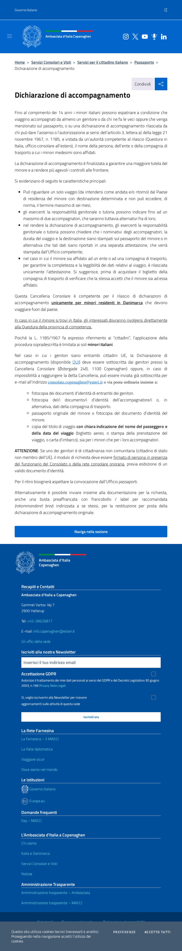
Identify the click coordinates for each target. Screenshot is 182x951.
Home (20, 62)
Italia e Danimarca (35, 853)
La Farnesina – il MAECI (40, 739)
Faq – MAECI (31, 820)
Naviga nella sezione (91, 531)
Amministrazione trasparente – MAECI (51, 903)
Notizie (26, 874)
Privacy (44, 685)
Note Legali (58, 685)
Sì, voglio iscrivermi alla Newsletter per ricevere (54, 697)
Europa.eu (36, 801)
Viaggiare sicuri (32, 759)
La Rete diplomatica (37, 749)
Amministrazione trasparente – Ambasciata (55, 892)
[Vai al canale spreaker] (153, 36)
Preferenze (124, 932)
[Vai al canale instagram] (124, 36)
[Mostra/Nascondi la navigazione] (9, 36)
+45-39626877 (39, 621)
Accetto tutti (158, 932)
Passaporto (144, 62)
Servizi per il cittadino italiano (102, 62)
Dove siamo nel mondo (39, 769)
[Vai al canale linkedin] (162, 36)
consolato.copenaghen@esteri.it (75, 382)
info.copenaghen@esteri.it (54, 631)
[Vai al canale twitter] (134, 36)
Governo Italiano (26, 9)
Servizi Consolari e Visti (51, 62)
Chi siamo (28, 843)
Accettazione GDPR (38, 674)
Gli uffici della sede (35, 641)
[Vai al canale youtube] (143, 36)
